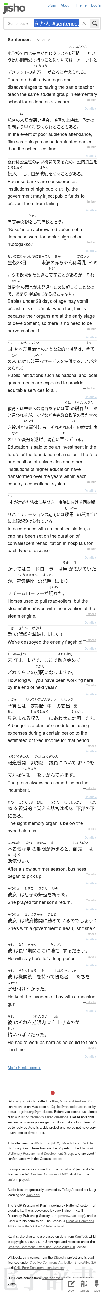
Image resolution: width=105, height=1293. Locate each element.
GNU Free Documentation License (39, 1267)
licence (57, 1158)
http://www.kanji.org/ (69, 1215)
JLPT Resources (80, 1277)
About (65, 5)
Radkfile (87, 1142)
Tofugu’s (68, 1189)
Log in (96, 5)
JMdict (39, 1142)
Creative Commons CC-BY (49, 1174)
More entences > (24, 1067)
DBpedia (60, 1257)
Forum (50, 5)
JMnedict (67, 1142)
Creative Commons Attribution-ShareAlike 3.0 (63, 1262)
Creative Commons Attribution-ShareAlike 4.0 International (51, 1223)
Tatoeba (91, 614)
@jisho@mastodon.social (69, 1106)
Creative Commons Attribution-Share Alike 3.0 (41, 1246)
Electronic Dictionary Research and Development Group (51, 1151)
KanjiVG (81, 1236)
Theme (81, 5)
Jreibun (91, 100)
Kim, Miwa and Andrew (69, 1101)
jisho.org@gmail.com (36, 1111)
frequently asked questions (49, 1116)
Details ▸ (91, 108)
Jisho (14, 8)
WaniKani (33, 1194)
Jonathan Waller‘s (54, 1277)
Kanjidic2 (52, 1142)
